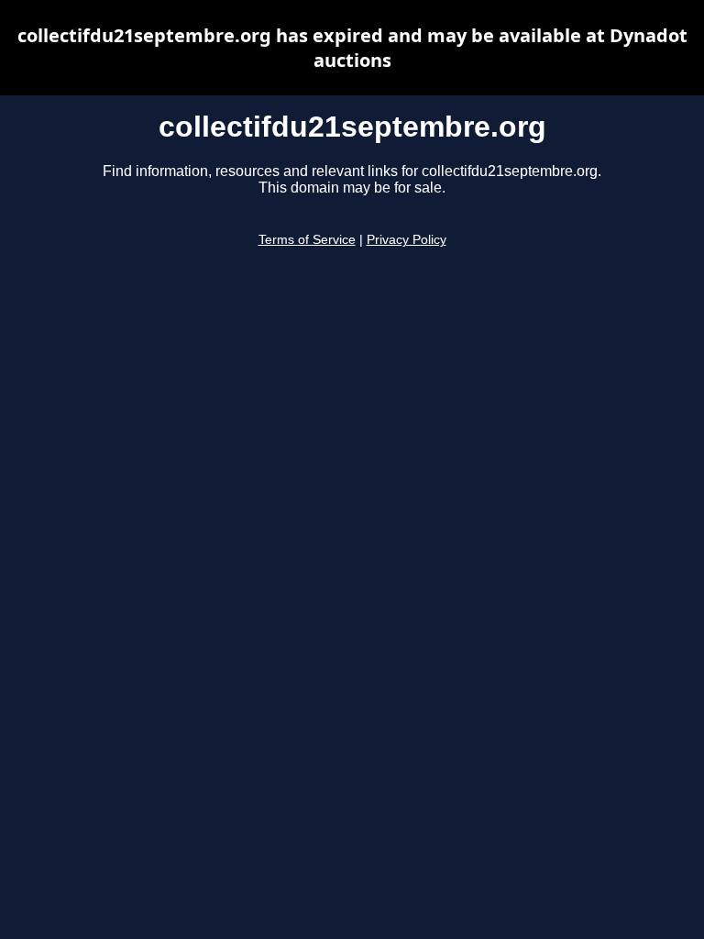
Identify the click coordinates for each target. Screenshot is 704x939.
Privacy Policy (406, 240)
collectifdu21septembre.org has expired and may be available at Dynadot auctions (352, 47)
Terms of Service (307, 240)
